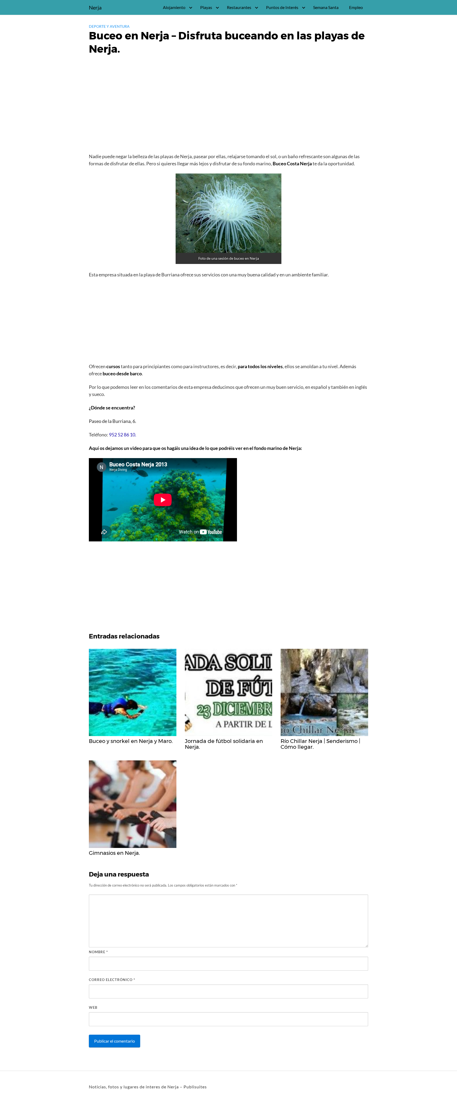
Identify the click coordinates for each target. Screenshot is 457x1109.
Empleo (356, 7)
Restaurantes (239, 7)
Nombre (98, 952)
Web (93, 1007)
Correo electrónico (112, 980)
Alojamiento (174, 7)
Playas (206, 7)
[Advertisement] (228, 112)
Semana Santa (326, 7)
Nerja (95, 7)
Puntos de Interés (282, 7)
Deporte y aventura (109, 26)
